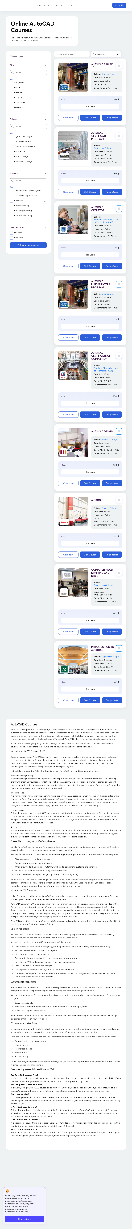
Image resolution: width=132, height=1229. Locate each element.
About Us (41, 5)
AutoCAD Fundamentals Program (100, 284)
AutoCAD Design (102, 431)
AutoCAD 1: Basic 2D (102, 66)
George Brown (109, 74)
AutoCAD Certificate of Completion (100, 355)
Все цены (90, 106)
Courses (59, 5)
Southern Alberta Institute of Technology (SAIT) (106, 369)
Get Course (90, 117)
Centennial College (103, 148)
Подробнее (112, 117)
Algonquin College (110, 657)
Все (12, 79)
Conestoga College (103, 585)
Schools (74, 5)
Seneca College (109, 508)
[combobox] (106, 54)
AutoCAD (97, 500)
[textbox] (102, 54)
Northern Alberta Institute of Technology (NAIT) (106, 220)
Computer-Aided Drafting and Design (102, 572)
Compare (68, 117)
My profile (119, 5)
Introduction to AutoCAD (102, 648)
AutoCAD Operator (97, 209)
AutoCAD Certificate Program (98, 136)
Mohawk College (109, 439)
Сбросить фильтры (28, 245)
